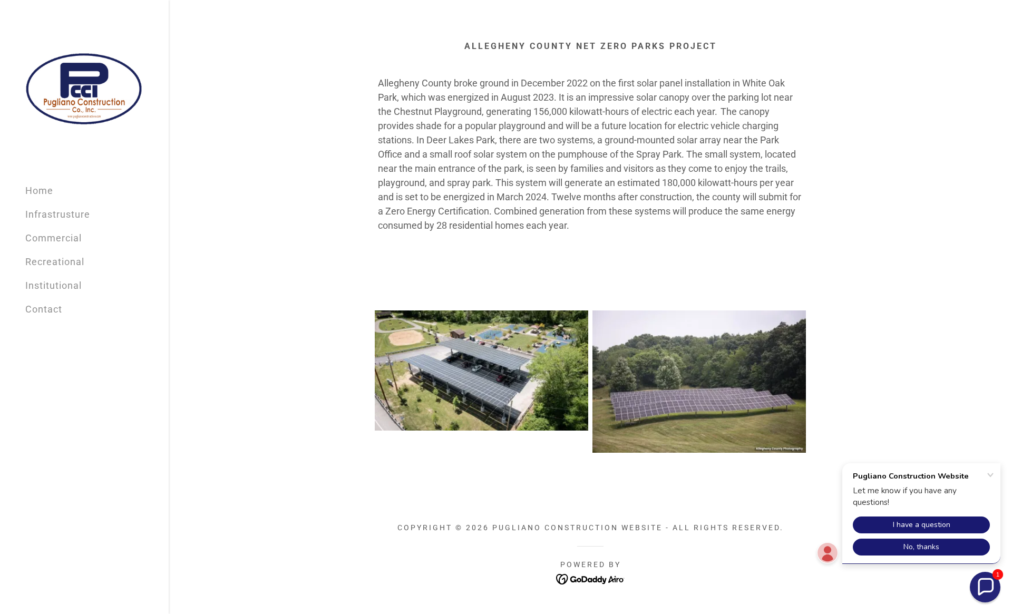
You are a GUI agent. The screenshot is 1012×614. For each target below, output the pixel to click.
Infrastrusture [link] (57, 214)
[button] (985, 587)
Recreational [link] (54, 261)
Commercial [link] (53, 237)
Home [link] (39, 190)
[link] (84, 87)
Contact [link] (43, 309)
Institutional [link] (53, 285)
